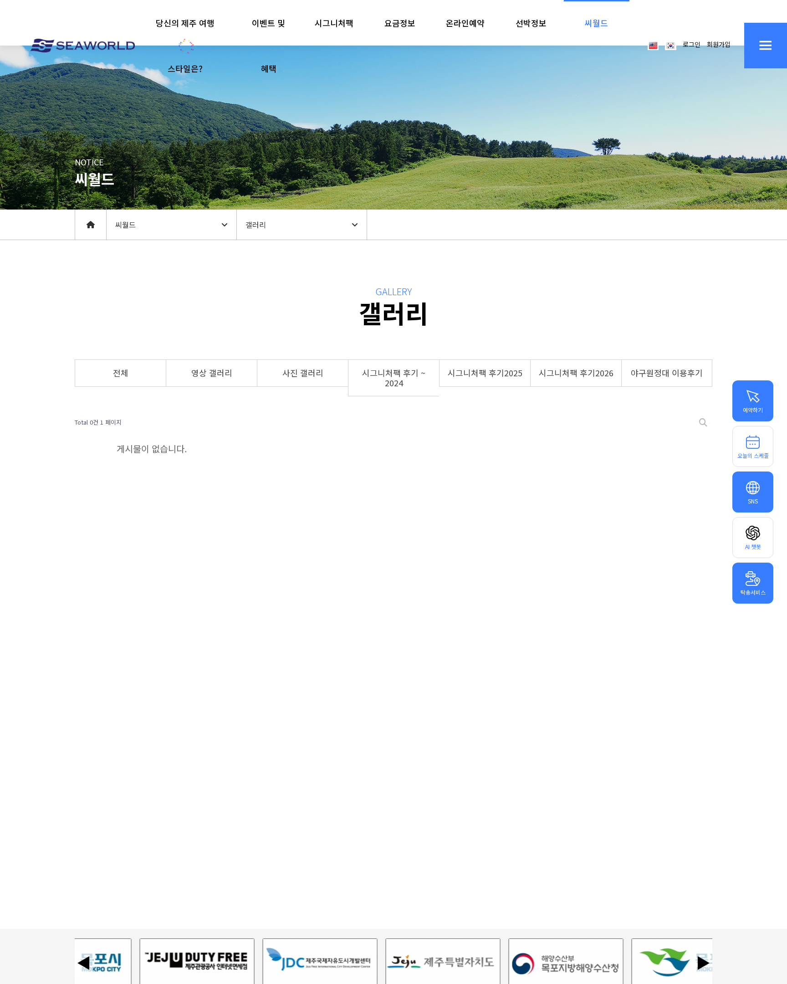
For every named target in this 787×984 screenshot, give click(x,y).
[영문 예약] (653, 44)
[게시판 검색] (703, 422)
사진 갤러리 (302, 373)
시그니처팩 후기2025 (485, 373)
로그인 (691, 44)
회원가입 (719, 44)
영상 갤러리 (211, 373)
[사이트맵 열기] (765, 45)
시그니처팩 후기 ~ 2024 (393, 378)
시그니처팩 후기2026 (576, 373)
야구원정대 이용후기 (667, 373)
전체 (120, 373)
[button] (185, 45)
